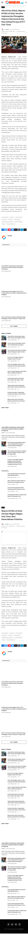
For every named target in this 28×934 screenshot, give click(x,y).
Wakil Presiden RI (18, 221)
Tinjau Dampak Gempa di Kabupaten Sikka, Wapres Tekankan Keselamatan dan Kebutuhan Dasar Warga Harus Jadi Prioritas (17, 388)
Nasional (10, 219)
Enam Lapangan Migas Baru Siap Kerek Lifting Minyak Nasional (16, 474)
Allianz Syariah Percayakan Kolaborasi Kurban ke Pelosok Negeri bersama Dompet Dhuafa (16, 482)
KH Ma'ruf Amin (19, 217)
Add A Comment (14, 326)
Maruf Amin (4, 219)
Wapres (3, 224)
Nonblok (7, 29)
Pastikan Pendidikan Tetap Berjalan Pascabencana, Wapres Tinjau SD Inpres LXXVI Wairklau (17, 394)
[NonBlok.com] (14, 2)
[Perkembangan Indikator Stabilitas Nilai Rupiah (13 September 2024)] (4, 496)
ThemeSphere (20, 929)
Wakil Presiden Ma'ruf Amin (7, 221)
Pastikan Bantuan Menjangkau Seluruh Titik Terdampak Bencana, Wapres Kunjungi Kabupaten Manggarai (13, 293)
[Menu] (2, 2)
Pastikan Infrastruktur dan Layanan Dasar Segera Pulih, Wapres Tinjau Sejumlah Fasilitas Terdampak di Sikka (16, 380)
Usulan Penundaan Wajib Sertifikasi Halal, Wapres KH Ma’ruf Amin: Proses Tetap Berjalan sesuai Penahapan (16, 489)
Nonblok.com (3, 6)
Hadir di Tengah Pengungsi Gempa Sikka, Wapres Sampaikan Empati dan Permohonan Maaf (17, 373)
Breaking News (5, 217)
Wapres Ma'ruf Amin (11, 224)
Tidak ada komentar (21, 31)
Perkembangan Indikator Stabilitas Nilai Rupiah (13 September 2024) (17, 495)
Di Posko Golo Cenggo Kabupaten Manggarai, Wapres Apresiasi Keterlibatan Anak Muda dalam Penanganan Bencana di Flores (15, 360)
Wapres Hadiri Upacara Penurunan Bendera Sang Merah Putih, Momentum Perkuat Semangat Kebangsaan (17, 401)
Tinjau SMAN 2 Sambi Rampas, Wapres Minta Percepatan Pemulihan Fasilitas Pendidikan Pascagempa (12, 267)
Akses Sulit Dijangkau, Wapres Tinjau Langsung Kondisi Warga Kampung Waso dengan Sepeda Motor (17, 366)
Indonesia (12, 217)
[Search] (26, 2)
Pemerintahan (17, 219)
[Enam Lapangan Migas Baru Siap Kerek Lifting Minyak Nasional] (4, 475)
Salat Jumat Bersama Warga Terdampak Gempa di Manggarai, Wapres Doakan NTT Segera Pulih (13, 317)
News (3, 7)
